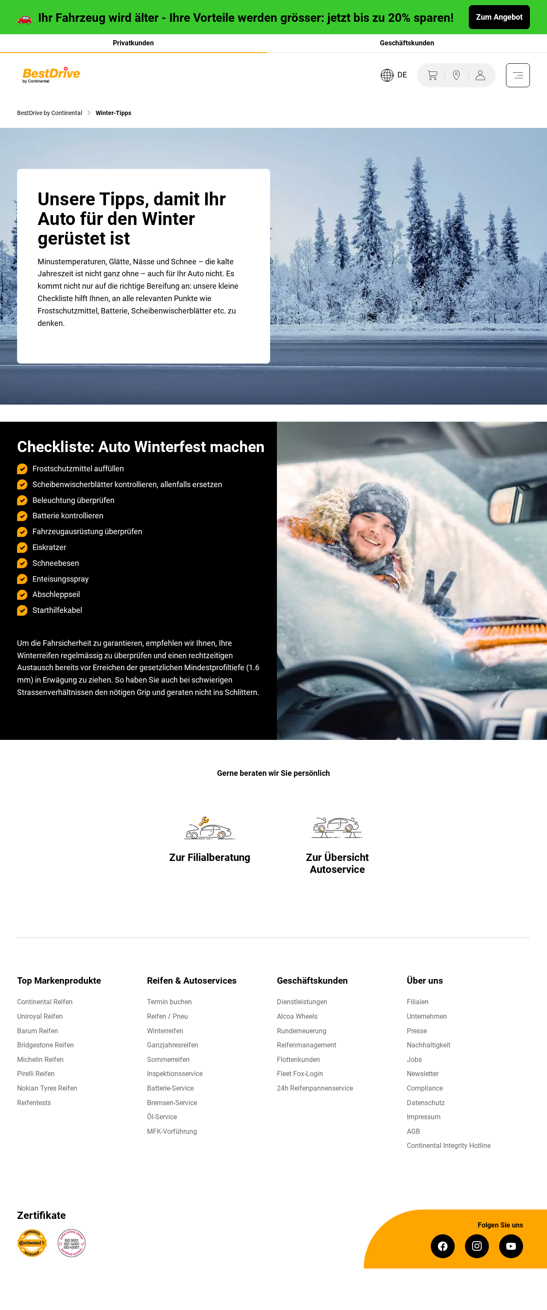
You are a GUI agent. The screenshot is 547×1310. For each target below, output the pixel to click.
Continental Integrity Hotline (449, 1145)
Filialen (418, 1002)
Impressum (424, 1117)
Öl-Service (162, 1117)
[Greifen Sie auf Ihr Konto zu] (482, 75)
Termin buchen (169, 1002)
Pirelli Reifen (36, 1074)
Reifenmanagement (306, 1045)
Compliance (425, 1088)
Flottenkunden (298, 1060)
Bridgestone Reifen (45, 1045)
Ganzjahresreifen (172, 1045)
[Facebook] (443, 1246)
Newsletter (422, 1074)
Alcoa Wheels (297, 1016)
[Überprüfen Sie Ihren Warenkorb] (430, 75)
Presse (417, 1031)
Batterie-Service (170, 1088)
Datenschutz (426, 1103)
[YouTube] (511, 1246)
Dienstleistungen (302, 1002)
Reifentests (34, 1103)
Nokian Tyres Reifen (47, 1088)
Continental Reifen (45, 1002)
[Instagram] (477, 1246)
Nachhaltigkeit (428, 1045)
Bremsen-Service (172, 1103)
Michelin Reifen (40, 1060)
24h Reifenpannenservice (315, 1088)
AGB (413, 1131)
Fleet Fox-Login (300, 1074)
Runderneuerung (301, 1031)
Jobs (414, 1060)
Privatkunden (133, 43)
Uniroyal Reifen (40, 1016)
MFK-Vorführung (172, 1131)
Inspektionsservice (175, 1074)
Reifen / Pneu (167, 1016)
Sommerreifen (168, 1060)
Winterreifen (165, 1031)
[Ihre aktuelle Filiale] (456, 75)
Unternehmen (427, 1016)
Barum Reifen (37, 1031)
